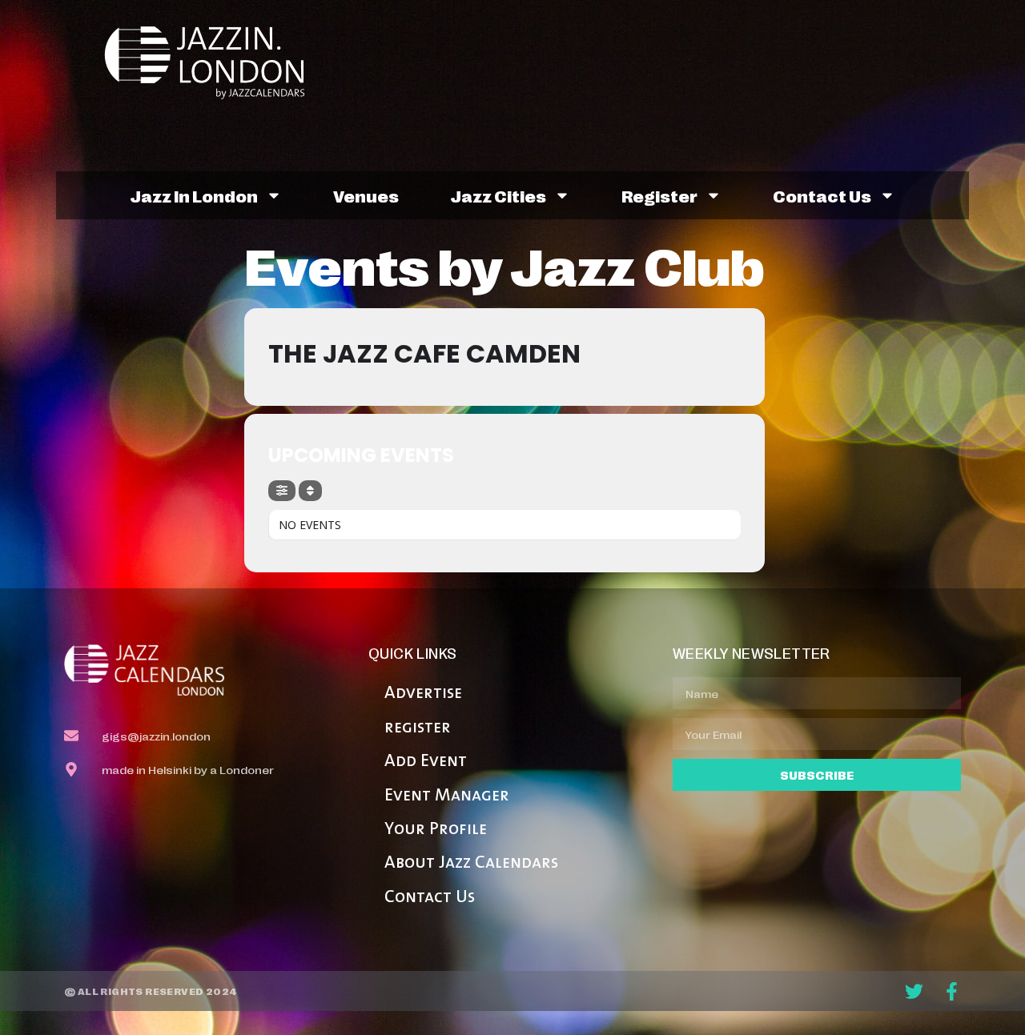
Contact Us (429, 898)
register (659, 195)
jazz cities (498, 195)
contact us (822, 195)
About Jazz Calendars (471, 863)
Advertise (423, 693)
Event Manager (446, 796)
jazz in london (194, 195)
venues (366, 195)
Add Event (425, 761)
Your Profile (435, 829)
